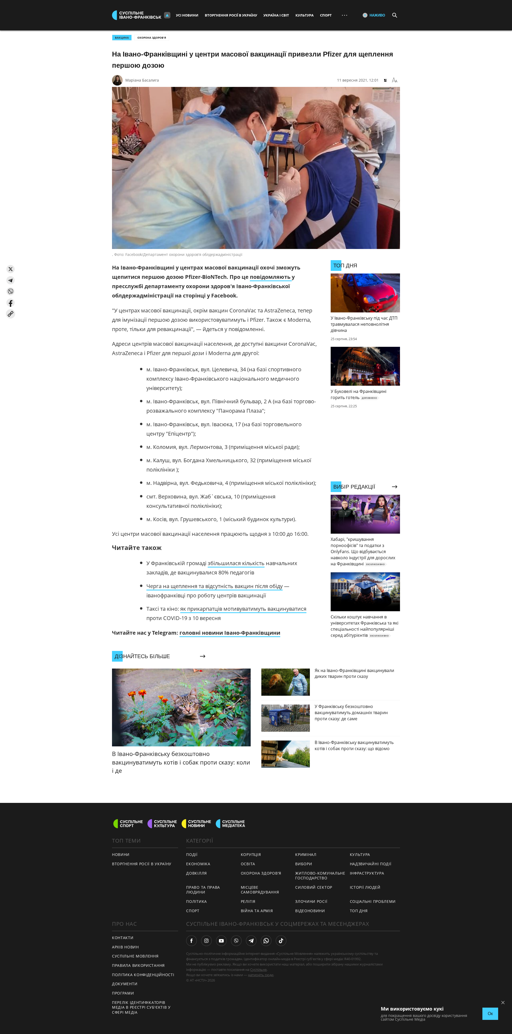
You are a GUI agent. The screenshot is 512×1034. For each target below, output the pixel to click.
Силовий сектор (313, 887)
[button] (10, 269)
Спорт (326, 15)
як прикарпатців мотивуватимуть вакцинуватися (243, 608)
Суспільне (258, 969)
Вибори (303, 863)
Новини (121, 854)
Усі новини (187, 15)
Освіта (248, 863)
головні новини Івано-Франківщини (229, 632)
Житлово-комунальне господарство (320, 876)
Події (192, 854)
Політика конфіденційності (143, 974)
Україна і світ (276, 15)
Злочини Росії (311, 901)
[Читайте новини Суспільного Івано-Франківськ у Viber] (236, 940)
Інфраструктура (367, 873)
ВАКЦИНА (122, 37)
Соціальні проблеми (373, 901)
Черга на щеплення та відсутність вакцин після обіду (214, 586)
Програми (123, 993)
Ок (490, 1013)
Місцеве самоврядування (260, 890)
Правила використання (138, 965)
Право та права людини (203, 890)
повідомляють (271, 276)
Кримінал (306, 854)
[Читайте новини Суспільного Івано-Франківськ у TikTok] (281, 940)
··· (344, 15)
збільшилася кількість (236, 563)
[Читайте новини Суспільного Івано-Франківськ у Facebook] (191, 940)
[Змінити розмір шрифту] (394, 80)
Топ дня (359, 910)
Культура (304, 15)
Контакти (123, 937)
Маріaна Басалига (142, 80)
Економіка (198, 863)
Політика (196, 901)
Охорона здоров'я (151, 37)
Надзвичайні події (370, 863)
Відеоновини (310, 910)
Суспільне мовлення (135, 956)
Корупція (251, 854)
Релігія (248, 901)
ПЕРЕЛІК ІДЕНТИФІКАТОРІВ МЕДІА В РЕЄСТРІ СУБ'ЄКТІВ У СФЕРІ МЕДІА (141, 1007)
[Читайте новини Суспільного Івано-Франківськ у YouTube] (221, 940)
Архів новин (125, 946)
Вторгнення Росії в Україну (231, 15)
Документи (124, 983)
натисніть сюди (260, 974)
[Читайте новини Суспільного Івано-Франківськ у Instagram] (206, 940)
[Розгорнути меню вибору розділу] (167, 15)
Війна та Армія (257, 910)
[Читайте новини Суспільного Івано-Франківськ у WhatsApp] (266, 940)
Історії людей (365, 887)
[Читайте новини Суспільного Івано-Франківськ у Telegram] (251, 940)
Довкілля (196, 873)
